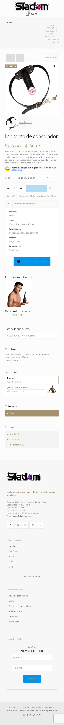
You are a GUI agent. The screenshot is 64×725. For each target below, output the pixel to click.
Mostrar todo (51, 57)
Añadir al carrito (36, 188)
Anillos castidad (16, 611)
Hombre (12, 546)
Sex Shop (49, 31)
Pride (11, 561)
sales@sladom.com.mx (23, 516)
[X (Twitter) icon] (30, 714)
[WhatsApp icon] (24, 714)
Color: (8, 178)
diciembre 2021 (17, 445)
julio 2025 (14, 434)
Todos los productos (32, 576)
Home (51, 25)
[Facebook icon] (27, 714)
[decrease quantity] (8, 188)
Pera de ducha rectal (18, 311)
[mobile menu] (60, 5)
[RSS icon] (40, 714)
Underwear (14, 616)
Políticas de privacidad (46, 710)
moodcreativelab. (28, 710)
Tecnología (14, 621)
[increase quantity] (21, 188)
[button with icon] (10, 525)
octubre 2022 (16, 439)
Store (11, 556)
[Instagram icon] (33, 714)
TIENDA (50, 28)
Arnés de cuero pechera (20, 606)
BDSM (51, 34)
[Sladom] (32, 6)
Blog (12, 413)
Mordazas (49, 36)
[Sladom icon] (37, 714)
